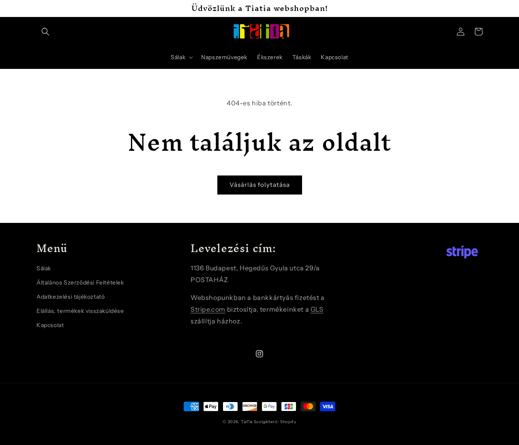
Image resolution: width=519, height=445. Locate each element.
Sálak (43, 268)
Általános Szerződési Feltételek (80, 282)
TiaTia (247, 421)
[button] (45, 32)
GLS (317, 309)
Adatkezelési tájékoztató (70, 296)
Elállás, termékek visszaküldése (80, 310)
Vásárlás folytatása (259, 184)
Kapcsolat (50, 325)
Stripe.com (208, 309)
